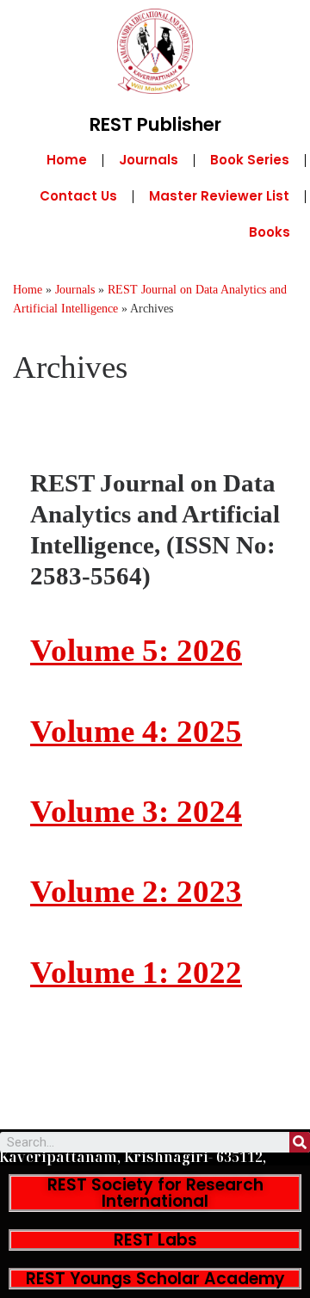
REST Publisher (155, 124)
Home (66, 160)
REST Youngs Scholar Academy (155, 1278)
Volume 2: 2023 (136, 891)
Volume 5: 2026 (136, 650)
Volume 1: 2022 (136, 972)
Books (269, 232)
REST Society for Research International (155, 1193)
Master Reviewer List (219, 196)
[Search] (299, 1142)
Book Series (249, 160)
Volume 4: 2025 (136, 731)
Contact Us (78, 196)
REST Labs (155, 1240)
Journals (148, 160)
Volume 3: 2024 (136, 811)
